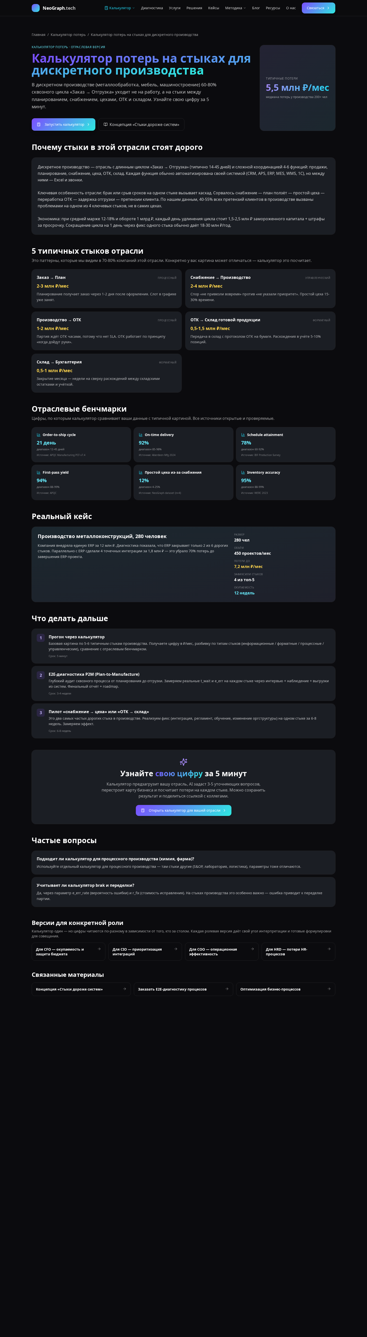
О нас (291, 7)
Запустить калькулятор (64, 124)
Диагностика (152, 7)
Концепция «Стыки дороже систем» (144, 124)
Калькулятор (120, 7)
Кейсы (213, 7)
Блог (256, 7)
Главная (38, 34)
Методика (233, 7)
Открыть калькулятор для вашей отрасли (184, 810)
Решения (194, 7)
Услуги (175, 7)
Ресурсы (273, 7)
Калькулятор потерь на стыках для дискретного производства (144, 34)
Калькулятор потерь (68, 34)
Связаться (315, 7)
